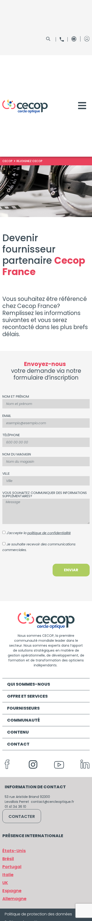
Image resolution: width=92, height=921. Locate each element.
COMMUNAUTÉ (23, 720)
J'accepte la (39, 533)
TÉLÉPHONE (11, 435)
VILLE (6, 474)
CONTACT (18, 744)
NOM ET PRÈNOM (15, 397)
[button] (14, 899)
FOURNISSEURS (23, 708)
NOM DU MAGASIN (16, 455)
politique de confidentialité (49, 533)
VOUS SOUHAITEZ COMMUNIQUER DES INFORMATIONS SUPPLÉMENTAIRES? (44, 494)
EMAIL (6, 416)
